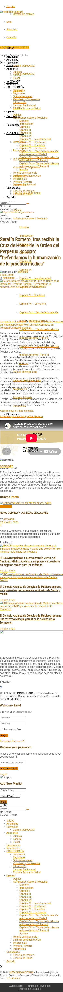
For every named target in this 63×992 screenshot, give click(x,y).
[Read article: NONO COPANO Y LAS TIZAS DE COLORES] (31, 503)
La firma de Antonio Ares (27, 175)
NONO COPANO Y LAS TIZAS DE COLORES (24, 512)
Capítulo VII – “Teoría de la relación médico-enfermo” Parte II (39, 159)
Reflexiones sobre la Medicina (30, 218)
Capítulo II (25, 129)
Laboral (17, 74)
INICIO (10, 48)
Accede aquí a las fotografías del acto (21, 416)
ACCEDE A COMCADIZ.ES (14, 47)
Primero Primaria (22, 181)
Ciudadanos (13, 414)
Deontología (13, 81)
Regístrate (19, 150)
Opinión (17, 210)
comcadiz (23, 271)
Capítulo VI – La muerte (32, 303)
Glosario (24, 227)
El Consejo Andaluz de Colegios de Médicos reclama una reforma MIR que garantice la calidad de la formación (30, 619)
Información (19, 102)
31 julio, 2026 (7, 571)
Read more (6, 542)
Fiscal (16, 78)
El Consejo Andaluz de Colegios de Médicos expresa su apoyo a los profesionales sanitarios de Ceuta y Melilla (30, 590)
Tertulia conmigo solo (25, 371)
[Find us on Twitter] (1, 62)
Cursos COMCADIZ (24, 73)
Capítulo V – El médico (32, 295)
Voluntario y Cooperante (26, 99)
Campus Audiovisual (24, 105)
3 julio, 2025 (7, 274)
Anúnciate (11, 29)
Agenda (10, 197)
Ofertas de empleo (23, 14)
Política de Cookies (30, 988)
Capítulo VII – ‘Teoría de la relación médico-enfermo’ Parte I (38, 153)
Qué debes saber (22, 96)
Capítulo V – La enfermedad (35, 278)
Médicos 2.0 (20, 178)
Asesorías (12, 68)
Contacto (11, 37)
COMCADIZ (13, 699)
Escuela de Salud (22, 194)
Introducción (26, 235)
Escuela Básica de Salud (27, 108)
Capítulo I (24, 126)
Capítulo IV (25, 269)
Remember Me (12, 729)
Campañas (19, 141)
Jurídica (17, 71)
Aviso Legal (16, 985)
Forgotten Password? (12, 741)
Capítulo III (25, 132)
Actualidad (12, 59)
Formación (12, 65)
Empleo (10, 6)
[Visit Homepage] (11, 11)
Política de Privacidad (38, 985)
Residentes (13, 124)
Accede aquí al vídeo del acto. (17, 410)
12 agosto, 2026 (9, 522)
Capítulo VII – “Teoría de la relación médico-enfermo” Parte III (39, 165)
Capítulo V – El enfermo (32, 142)
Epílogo (23, 169)
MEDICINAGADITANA (21, 693)
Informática (19, 184)
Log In (3, 774)
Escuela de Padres (23, 190)
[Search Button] (27, 203)
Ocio (9, 21)
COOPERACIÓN (15, 133)
